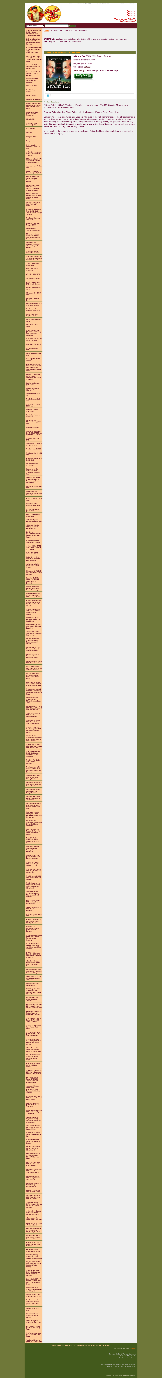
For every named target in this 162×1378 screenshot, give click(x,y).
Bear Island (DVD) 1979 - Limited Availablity (34, 304)
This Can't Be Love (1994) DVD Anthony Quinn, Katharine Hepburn (33, 1273)
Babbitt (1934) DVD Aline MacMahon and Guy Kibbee (33, 619)
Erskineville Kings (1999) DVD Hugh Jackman (32, 999)
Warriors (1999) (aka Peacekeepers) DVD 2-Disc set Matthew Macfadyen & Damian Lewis (34, 367)
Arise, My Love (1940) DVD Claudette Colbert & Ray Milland (34, 1163)
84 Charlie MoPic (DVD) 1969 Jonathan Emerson (34, 908)
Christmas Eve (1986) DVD (33, 294)
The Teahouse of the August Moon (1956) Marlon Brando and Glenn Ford (33, 885)
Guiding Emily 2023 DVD (32, 1309)
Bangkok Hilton (31, 137)
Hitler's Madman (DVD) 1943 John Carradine (34, 662)
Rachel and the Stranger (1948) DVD (33, 229)
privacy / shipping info (103, 3)
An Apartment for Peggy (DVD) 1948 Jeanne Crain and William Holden (32, 1080)
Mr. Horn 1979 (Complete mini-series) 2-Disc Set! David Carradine (34, 823)
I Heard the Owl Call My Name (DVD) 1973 (34, 339)
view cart (131, 3)
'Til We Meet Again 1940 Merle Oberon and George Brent (34, 633)
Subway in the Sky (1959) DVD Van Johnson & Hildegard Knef (33, 471)
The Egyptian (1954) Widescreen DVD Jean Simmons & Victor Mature (33, 611)
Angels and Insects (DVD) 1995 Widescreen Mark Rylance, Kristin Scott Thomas (33, 1089)
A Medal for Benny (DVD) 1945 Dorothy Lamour (33, 1141)
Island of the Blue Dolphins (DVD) (32, 315)
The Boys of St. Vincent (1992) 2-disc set (34, 444)
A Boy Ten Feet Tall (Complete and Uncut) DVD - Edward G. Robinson (33, 332)
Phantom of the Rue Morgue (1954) (32, 224)
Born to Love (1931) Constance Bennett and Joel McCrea (32, 648)
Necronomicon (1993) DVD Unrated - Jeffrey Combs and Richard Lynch (33, 806)
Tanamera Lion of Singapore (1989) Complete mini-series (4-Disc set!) (33, 1119)
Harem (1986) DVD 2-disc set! (33, 359)
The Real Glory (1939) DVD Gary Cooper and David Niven (33, 870)
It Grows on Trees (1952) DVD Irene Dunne (32, 1315)
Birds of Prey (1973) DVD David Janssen (33, 1191)
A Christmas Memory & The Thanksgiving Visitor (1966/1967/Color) (33, 50)
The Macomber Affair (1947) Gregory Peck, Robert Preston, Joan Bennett (33, 769)
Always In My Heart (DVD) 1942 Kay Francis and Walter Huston (32, 179)
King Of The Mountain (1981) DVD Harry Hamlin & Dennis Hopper (33, 1057)
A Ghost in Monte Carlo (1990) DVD (34, 459)
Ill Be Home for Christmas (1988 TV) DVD (33, 146)
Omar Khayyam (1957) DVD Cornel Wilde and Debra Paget (34, 784)
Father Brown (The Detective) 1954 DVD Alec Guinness (33, 558)
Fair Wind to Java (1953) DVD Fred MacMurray (32, 113)
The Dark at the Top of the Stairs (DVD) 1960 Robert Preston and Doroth (33, 729)
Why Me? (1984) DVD (33, 274)
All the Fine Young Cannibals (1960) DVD (33, 172)
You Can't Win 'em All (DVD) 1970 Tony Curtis (34, 1341)
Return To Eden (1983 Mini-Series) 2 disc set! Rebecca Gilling (34, 971)
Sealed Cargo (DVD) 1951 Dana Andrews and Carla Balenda (33, 721)
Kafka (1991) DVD (32, 553)
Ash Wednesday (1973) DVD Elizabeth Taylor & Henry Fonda (34, 1097)
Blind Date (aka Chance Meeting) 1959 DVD (33, 421)
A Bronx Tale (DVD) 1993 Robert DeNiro (33, 541)
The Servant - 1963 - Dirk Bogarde (33, 405)
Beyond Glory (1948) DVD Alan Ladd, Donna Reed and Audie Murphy (34, 1264)
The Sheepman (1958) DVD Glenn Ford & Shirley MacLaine (33, 777)
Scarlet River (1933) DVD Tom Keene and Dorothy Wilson (33, 714)
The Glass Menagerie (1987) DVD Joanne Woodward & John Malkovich (33, 754)
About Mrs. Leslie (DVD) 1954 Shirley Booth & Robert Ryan (33, 1049)
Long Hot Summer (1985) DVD (32, 410)
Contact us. (133, 1348)
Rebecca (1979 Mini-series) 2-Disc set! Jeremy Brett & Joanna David (34, 58)
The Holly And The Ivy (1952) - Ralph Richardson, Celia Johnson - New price (33, 33)
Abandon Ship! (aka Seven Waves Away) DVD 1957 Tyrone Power (33, 963)
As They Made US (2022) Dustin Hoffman (33, 1250)
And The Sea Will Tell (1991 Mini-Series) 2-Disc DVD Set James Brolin (33, 1156)
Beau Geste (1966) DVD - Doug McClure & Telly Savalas (34, 1177)
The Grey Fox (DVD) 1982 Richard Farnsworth (33, 761)
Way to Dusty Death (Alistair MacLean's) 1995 (33, 1327)
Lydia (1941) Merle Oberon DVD (32, 389)
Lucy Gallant (30, 128)
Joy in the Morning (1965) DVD (32, 264)
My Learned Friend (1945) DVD (32, 510)
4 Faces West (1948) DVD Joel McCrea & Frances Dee (33, 902)
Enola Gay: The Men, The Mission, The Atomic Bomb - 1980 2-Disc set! (34, 991)
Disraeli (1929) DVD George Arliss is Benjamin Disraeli (32, 655)
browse (122, 3)
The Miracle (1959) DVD (32, 439)
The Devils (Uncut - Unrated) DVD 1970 (32, 252)
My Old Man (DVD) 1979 (32, 349)
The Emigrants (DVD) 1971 (33, 400)
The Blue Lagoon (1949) (31, 90)
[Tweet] (48, 96)
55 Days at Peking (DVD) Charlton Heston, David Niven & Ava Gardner (34, 1205)
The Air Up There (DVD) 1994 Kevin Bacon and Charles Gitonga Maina (34, 1072)
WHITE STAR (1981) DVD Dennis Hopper (33, 283)
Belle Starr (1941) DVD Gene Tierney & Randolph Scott (34, 1184)
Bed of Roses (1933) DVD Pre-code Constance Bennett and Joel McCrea (33, 187)
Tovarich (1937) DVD (33, 278)
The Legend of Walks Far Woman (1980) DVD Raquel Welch (34, 1127)
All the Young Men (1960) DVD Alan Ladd (33, 1321)
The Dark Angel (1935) (33, 449)
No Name (29, 133)
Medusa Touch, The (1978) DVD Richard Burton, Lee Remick (33, 856)
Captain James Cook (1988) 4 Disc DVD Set (33, 1295)
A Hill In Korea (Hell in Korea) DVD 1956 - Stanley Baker (33, 921)
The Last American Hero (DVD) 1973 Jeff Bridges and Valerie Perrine (33, 1041)
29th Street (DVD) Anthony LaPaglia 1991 (34, 520)
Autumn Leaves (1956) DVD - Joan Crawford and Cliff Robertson (34, 1170)
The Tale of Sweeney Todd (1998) (33, 219)
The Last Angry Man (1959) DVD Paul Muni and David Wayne (33, 1033)
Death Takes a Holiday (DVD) (33, 320)
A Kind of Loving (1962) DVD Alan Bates (34, 915)
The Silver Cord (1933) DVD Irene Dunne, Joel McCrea (33, 877)
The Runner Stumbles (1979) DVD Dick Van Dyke (33, 1334)
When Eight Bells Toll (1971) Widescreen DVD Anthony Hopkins (33, 595)
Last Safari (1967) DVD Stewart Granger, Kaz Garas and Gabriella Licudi (34, 1281)
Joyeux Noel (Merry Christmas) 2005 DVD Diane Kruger (33, 66)
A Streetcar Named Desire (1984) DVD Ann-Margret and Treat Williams (33, 946)
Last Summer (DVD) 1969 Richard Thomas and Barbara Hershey (33, 683)
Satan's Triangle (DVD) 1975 (33, 288)
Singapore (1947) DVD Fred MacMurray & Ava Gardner (34, 572)
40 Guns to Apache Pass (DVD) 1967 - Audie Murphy (32, 526)
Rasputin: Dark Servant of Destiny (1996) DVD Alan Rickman (32, 929)
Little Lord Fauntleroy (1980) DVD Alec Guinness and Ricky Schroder (33, 41)
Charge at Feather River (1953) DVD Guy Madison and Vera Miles (33, 196)
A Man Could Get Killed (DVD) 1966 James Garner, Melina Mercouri (34, 937)
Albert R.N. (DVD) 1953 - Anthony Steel (34, 1224)
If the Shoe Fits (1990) (33, 344)
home (70, 3)
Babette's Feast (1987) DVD (34, 487)
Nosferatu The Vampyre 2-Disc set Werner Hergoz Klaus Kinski (33, 245)
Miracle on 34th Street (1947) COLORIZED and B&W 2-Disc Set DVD (34, 433)
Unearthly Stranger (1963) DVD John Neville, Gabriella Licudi (34, 1256)
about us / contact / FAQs (84, 3)
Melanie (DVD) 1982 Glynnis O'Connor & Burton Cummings (32, 588)
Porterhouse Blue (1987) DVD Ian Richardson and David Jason (33, 700)
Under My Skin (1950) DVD (33, 354)
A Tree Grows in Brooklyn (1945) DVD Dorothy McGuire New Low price (33, 955)
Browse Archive (31, 86)
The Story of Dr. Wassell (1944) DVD (33, 309)
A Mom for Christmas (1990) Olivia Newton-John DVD (33, 153)
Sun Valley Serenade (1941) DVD (33, 415)
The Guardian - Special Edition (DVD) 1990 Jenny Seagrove (33, 1020)
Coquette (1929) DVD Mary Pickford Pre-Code (33, 204)
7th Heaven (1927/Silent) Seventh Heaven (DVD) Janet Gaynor (33, 534)
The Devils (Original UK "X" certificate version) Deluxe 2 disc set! (34, 258)
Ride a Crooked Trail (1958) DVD (33, 515)
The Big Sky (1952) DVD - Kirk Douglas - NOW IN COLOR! (33, 863)
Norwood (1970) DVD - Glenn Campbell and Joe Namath (33, 798)
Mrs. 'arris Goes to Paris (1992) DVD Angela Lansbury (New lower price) (34, 814)
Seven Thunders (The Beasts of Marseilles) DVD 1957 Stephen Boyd (33, 106)
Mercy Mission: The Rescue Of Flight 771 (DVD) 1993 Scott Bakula (33, 832)
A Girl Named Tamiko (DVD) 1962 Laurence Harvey (33, 1134)
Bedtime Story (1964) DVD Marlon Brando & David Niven (33, 626)
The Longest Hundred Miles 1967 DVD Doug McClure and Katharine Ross (34, 691)
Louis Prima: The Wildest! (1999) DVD (33, 504)
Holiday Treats (31, 95)
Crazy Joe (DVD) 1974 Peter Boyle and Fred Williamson (33, 978)
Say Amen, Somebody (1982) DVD (33, 384)
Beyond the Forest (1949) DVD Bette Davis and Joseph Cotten (32, 641)
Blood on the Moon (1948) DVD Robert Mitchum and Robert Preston (33, 236)
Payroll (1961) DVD (32, 427)
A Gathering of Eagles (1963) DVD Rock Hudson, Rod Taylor (33, 1212)
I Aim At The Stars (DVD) (32, 325)
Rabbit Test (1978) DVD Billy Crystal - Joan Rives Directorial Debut (34, 1006)
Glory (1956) (30, 119)
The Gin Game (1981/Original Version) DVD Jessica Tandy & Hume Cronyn (34, 738)
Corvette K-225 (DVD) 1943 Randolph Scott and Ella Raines (33, 1197)
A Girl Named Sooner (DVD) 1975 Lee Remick (33, 1065)
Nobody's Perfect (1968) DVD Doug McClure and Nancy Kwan (32, 840)
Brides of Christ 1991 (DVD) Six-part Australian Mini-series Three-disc (33, 377)
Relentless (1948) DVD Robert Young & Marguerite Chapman (34, 1013)
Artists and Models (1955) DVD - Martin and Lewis (32, 1104)
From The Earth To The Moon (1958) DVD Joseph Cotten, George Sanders (34, 212)
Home (46, 31)
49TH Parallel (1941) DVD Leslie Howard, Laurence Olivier (33, 1237)
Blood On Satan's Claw (34, 99)
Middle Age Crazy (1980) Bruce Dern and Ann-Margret (34, 1289)
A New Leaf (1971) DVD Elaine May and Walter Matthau (34, 1244)
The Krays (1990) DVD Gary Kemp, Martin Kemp (33, 1027)
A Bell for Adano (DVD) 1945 (34, 499)
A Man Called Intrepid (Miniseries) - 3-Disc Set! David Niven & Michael (33, 603)
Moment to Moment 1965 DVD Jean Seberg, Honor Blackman (32, 849)
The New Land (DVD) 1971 (33, 394)
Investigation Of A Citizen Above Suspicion (32, 80)
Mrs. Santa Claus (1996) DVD (32, 269)
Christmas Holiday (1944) (32, 299)
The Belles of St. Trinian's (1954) (31, 124)
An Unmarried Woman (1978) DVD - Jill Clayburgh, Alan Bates (33, 1230)
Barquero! (29, 141)
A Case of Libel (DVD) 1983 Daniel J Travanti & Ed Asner (33, 547)
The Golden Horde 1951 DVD (34, 454)
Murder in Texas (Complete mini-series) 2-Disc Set (34, 493)
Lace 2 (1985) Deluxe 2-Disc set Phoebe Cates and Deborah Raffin (33, 676)
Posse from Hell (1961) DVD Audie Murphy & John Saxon (34, 1111)
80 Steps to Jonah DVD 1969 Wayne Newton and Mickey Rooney (34, 160)
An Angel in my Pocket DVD (34, 166)
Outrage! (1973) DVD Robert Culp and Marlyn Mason (33, 791)
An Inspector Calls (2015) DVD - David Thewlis (32, 565)
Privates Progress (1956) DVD (32, 464)
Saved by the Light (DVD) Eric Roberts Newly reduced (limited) (32, 580)
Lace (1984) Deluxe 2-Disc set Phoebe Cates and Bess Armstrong (34, 668)
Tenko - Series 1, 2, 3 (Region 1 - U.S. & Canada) (33, 73)
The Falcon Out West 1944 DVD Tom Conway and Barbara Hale (34, 746)
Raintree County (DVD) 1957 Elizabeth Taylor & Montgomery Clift (34, 708)
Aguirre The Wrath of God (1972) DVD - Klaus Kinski (33, 1148)
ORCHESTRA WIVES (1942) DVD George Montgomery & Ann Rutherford (33, 480)
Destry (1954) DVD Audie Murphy (32, 984)
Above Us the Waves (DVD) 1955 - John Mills (34, 1219)
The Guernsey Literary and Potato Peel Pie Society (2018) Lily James (33, 1302)
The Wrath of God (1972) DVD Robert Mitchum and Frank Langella (32, 894)
